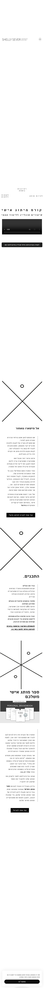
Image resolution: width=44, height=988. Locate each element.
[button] (22, 982)
